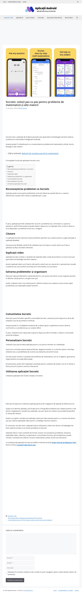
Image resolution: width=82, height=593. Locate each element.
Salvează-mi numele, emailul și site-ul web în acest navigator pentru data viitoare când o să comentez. (42, 573)
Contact (24, 1)
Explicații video (13, 174)
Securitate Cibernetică (54, 18)
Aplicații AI (19, 18)
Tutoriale (41, 18)
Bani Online (69, 18)
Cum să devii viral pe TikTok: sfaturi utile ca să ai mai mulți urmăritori (30, 520)
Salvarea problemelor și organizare (20, 176)
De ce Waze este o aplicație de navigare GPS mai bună (25, 518)
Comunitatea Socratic (15, 179)
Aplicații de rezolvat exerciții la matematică (40, 153)
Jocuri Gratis (30, 18)
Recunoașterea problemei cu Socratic (20, 169)
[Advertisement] (41, 33)
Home (4, 1)
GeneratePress (28, 590)
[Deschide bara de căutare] (77, 17)
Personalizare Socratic (15, 181)
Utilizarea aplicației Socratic (17, 184)
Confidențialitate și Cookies (14, 1)
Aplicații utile (12, 516)
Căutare (10, 171)
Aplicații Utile (8, 18)
